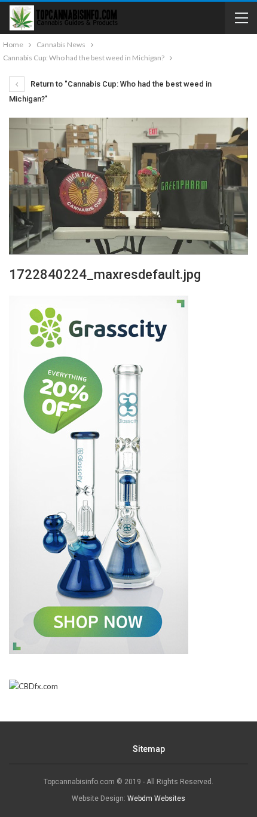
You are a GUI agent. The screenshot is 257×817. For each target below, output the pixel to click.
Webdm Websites (156, 798)
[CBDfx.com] (33, 687)
